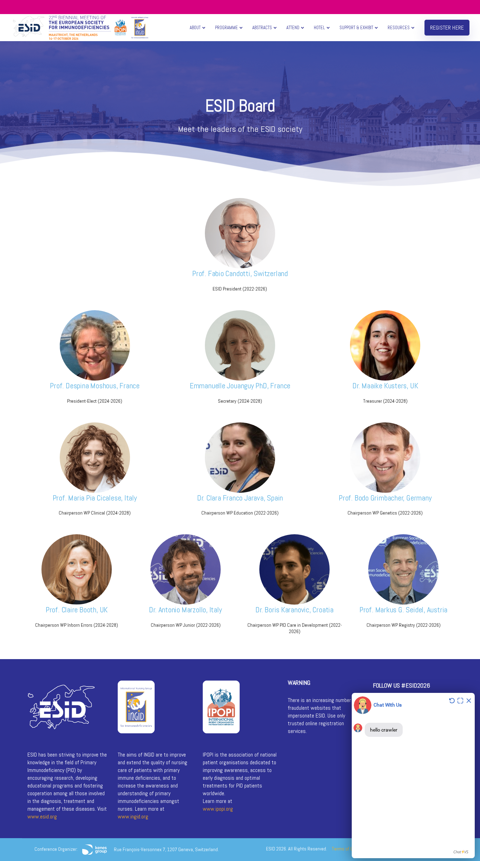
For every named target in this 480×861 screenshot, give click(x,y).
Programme (226, 28)
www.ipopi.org (218, 808)
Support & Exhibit (356, 28)
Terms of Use (345, 849)
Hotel (319, 28)
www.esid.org (42, 816)
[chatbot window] (413, 775)
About (195, 28)
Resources (399, 28)
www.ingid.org (133, 816)
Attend (292, 28)
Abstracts (262, 28)
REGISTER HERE (447, 27)
